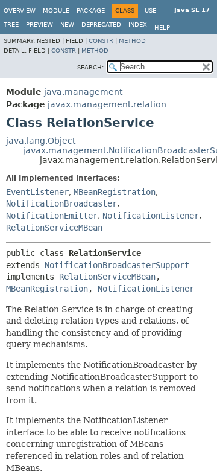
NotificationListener (150, 215)
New (67, 24)
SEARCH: (90, 67)
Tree (11, 24)
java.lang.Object (40, 141)
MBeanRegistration (115, 192)
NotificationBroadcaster (61, 203)
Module (56, 10)
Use (150, 10)
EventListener (37, 192)
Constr (101, 40)
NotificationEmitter (52, 215)
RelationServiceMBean (54, 227)
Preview (39, 24)
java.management (83, 92)
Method (132, 40)
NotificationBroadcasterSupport (117, 265)
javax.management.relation (107, 104)
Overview (20, 10)
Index (137, 24)
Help (162, 27)
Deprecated (101, 24)
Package (91, 10)
